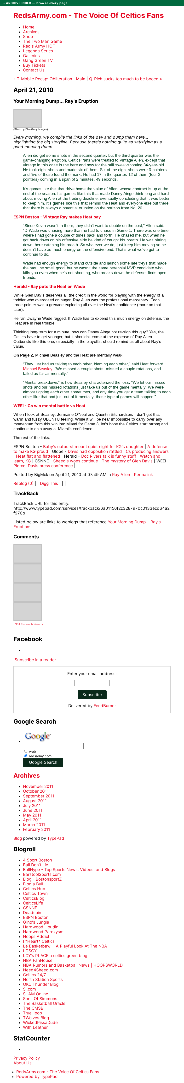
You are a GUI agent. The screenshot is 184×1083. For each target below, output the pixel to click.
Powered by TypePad (37, 1076)
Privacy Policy (26, 1058)
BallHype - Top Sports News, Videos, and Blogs (69, 869)
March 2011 (34, 824)
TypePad (55, 838)
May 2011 (32, 815)
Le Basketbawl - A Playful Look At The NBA (65, 946)
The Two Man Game (42, 41)
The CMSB (33, 1008)
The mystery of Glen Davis (127, 461)
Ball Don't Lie (35, 864)
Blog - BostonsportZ (42, 879)
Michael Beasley (37, 369)
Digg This (49, 483)
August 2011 (35, 800)
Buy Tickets (34, 65)
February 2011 (36, 829)
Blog (17, 838)
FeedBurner (105, 705)
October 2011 (36, 791)
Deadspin (32, 912)
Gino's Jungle (36, 922)
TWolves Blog (36, 1017)
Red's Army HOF (39, 46)
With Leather (35, 1027)
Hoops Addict (36, 936)
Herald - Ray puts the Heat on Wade (49, 286)
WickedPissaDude (40, 1022)
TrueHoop (32, 1013)
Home (28, 27)
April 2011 (32, 820)
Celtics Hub (34, 888)
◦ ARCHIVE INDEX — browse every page (35, 3)
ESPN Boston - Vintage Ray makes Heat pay (57, 217)
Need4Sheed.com (40, 970)
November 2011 (38, 786)
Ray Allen (121, 474)
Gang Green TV (38, 60)
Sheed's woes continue (75, 461)
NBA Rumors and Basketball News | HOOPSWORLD (73, 965)
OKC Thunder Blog (40, 984)
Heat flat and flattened (38, 456)
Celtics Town (35, 893)
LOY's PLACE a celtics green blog (55, 955)
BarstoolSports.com (42, 874)
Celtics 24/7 (34, 974)
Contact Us (34, 70)
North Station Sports (43, 979)
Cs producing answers (147, 451)
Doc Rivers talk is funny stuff (108, 456)
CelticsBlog (33, 898)
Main (80, 78)
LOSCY (30, 950)
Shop (28, 36)
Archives (31, 31)
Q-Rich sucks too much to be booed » (125, 78)
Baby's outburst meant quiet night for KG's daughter (93, 446)
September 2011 (38, 796)
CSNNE (30, 907)
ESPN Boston (35, 917)
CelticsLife (33, 903)
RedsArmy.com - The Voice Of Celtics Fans (88, 15)
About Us (22, 1063)
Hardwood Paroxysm (43, 931)
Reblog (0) (24, 483)
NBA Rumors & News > (29, 624)
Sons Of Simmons (40, 998)
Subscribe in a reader (35, 659)
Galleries (31, 55)
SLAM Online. (36, 993)
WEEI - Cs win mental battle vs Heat (49, 405)
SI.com (29, 989)
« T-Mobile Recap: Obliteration (42, 78)
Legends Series (38, 51)
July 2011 (32, 805)
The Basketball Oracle (44, 1003)
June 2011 (32, 810)
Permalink (143, 474)
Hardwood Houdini (41, 927)
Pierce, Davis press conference (43, 465)
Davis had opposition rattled (95, 451)
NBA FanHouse (37, 960)
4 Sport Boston (37, 860)
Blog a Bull (33, 884)
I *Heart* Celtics (39, 941)
